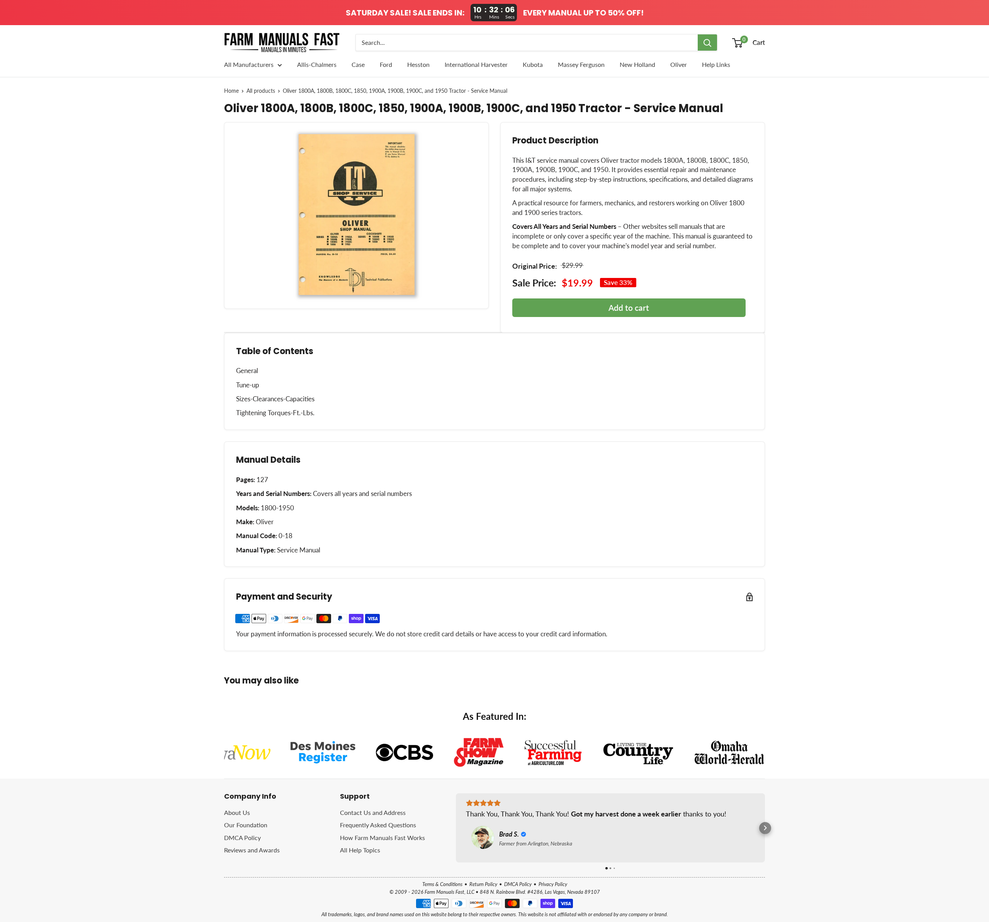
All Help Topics (360, 850)
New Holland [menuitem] (637, 64)
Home (231, 91)
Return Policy (483, 884)
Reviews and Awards (252, 850)
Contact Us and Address (373, 812)
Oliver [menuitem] (678, 64)
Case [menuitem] (358, 64)
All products (260, 91)
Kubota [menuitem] (533, 64)
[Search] (707, 42)
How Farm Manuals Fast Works (382, 837)
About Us (237, 812)
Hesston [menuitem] (418, 64)
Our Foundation (245, 824)
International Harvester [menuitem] (476, 64)
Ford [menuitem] (386, 64)
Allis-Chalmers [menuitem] (316, 64)
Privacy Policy (553, 884)
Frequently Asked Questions (378, 824)
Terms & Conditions (442, 884)
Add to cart (628, 307)
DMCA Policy (242, 837)
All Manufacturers (249, 64)
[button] (456, 828)
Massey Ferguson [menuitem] (581, 64)
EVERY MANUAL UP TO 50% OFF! (583, 12)
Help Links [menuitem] (716, 64)
